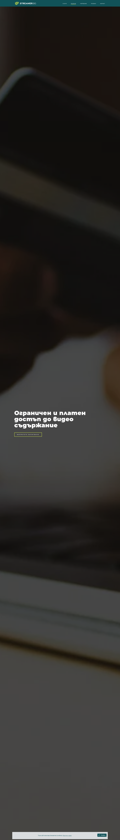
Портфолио (83, 3)
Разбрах (102, 835)
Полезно (93, 3)
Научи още (67, 835)
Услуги (65, 3)
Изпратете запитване (28, 434)
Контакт (102, 3)
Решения (73, 3)
